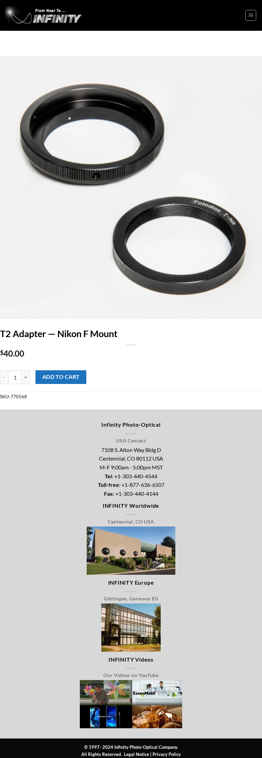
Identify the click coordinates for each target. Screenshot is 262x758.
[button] (250, 15)
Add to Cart (61, 377)
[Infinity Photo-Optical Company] (46, 15)
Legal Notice (136, 754)
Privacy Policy (166, 754)
